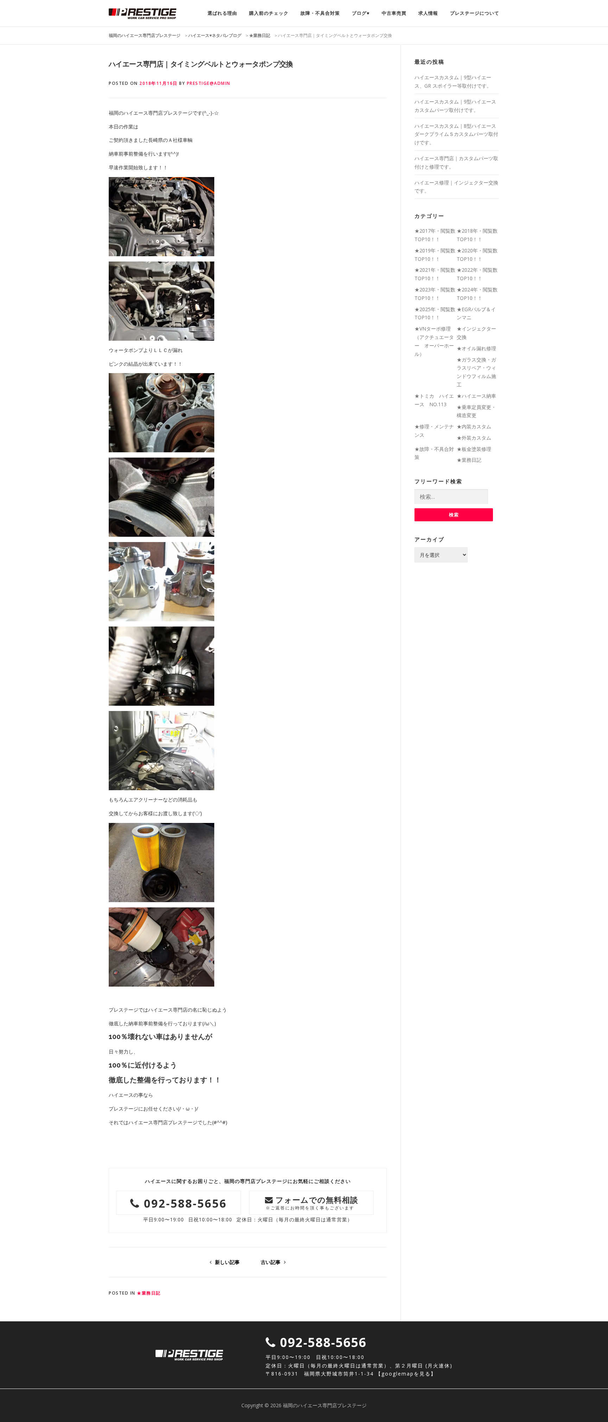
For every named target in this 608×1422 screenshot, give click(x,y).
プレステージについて (474, 13)
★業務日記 (149, 1293)
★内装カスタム (474, 426)
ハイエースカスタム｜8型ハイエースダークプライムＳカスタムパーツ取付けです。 (456, 134)
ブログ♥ (361, 13)
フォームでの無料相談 (312, 1202)
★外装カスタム (474, 437)
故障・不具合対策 (320, 13)
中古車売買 (394, 13)
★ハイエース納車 (476, 395)
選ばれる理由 (222, 13)
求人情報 (428, 13)
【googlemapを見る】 (406, 1373)
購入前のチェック (269, 13)
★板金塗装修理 (474, 449)
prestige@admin (208, 83)
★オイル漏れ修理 (476, 348)
